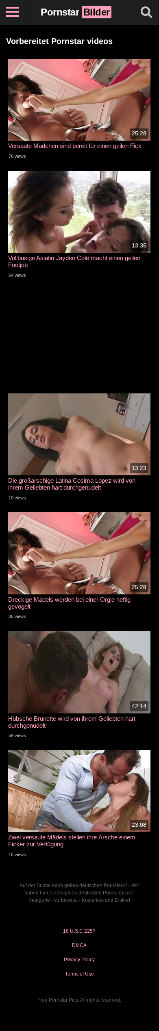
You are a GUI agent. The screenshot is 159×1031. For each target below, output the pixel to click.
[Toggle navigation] (12, 12)
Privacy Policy (79, 960)
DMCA (79, 945)
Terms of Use (79, 974)
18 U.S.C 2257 (79, 931)
